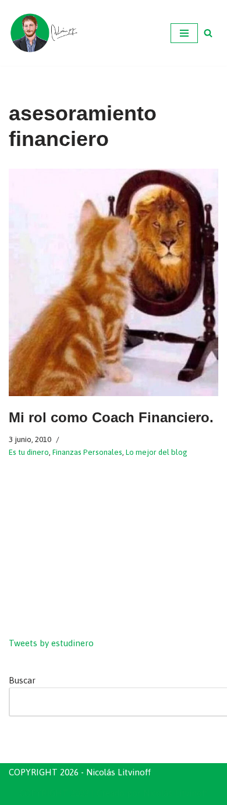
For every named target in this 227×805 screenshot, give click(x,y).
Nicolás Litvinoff (175, 793)
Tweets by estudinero (51, 643)
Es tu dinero (29, 452)
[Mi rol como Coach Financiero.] (113, 283)
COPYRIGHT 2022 (54, 793)
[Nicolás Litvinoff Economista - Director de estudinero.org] (44, 33)
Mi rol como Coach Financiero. (111, 417)
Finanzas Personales (87, 452)
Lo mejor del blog (156, 452)
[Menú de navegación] (184, 33)
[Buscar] (208, 33)
